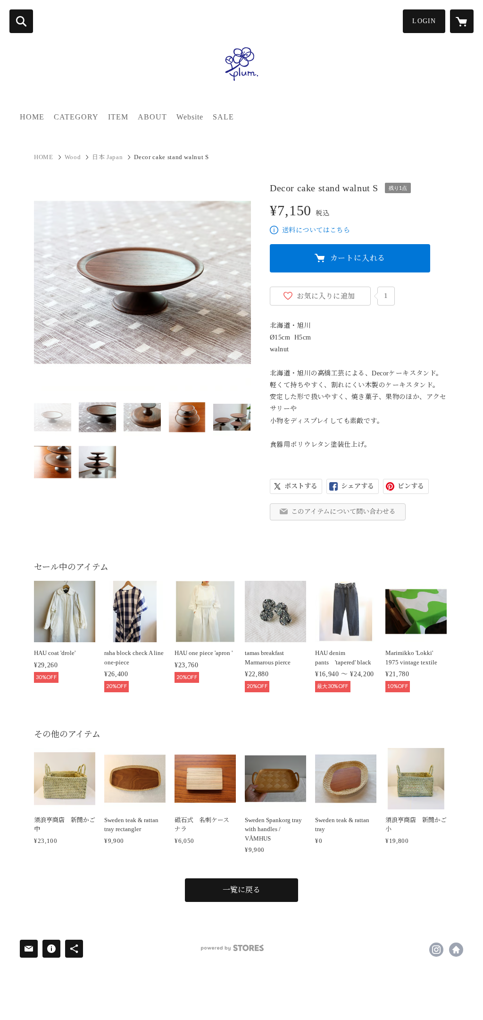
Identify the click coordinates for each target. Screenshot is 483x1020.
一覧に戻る (241, 890)
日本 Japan (107, 157)
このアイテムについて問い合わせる (343, 511)
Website (189, 117)
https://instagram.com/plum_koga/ (436, 950)
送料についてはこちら (316, 230)
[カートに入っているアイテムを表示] (462, 21)
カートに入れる (358, 258)
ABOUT (152, 117)
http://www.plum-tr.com (456, 950)
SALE (223, 117)
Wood (73, 157)
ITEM (118, 117)
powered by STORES (232, 948)
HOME (32, 117)
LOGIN (424, 21)
